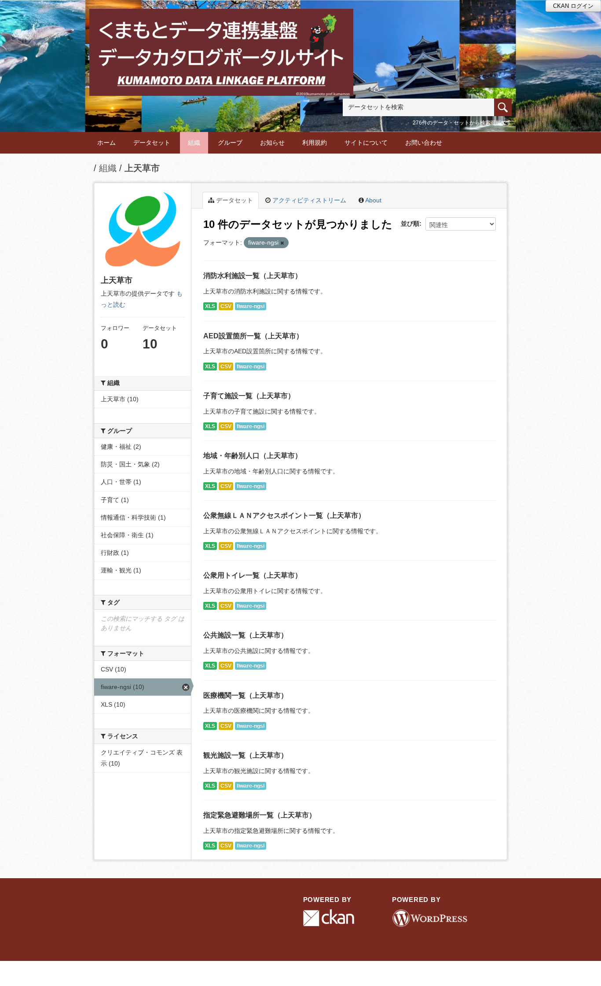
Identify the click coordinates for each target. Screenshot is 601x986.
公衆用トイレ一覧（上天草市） (252, 575)
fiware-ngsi (250, 306)
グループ (230, 142)
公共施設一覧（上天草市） (245, 635)
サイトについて (366, 142)
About (372, 200)
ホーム (106, 142)
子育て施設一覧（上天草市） (249, 396)
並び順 (410, 223)
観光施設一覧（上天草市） (245, 755)
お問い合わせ (423, 142)
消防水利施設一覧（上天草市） (252, 275)
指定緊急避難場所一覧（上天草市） (259, 815)
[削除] (282, 243)
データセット (151, 142)
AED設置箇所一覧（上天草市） (253, 336)
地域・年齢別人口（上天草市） (252, 455)
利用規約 (314, 142)
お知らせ (272, 142)
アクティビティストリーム (308, 200)
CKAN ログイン (573, 6)
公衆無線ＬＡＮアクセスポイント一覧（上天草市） (284, 515)
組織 (194, 142)
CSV (225, 306)
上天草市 (142, 168)
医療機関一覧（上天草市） (245, 695)
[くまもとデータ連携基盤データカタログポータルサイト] (221, 20)
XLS (210, 306)
